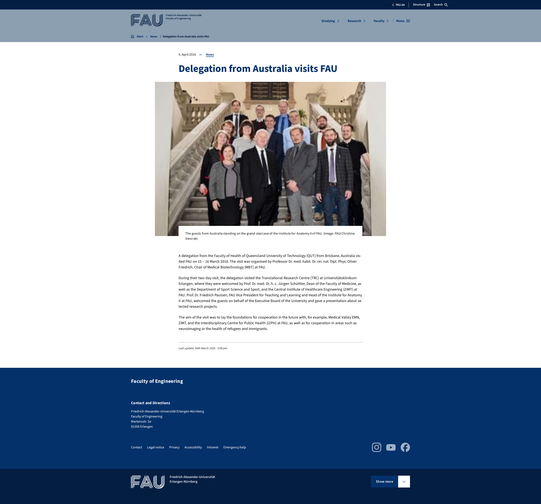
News (210, 54)
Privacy (174, 447)
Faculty (379, 21)
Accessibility (193, 447)
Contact (136, 447)
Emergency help (234, 447)
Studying (328, 21)
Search (438, 5)
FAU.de (400, 5)
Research (354, 21)
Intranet (212, 447)
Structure (419, 5)
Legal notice (155, 447)
